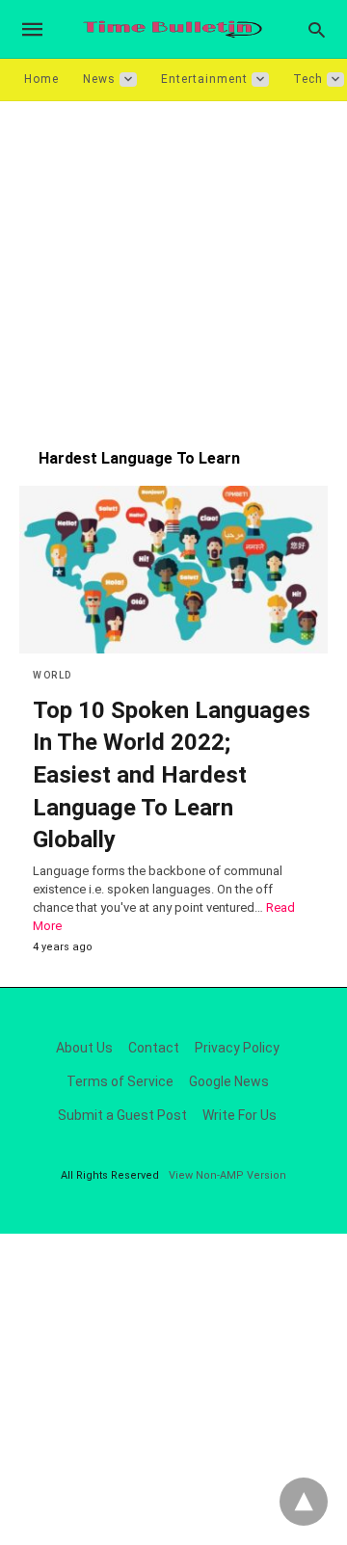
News (99, 79)
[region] (173, 265)
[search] (317, 29)
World (52, 675)
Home (41, 79)
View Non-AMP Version (227, 1175)
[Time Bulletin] (172, 29)
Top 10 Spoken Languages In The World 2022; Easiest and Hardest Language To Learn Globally (171, 775)
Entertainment (204, 79)
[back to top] (304, 1502)
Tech (308, 79)
